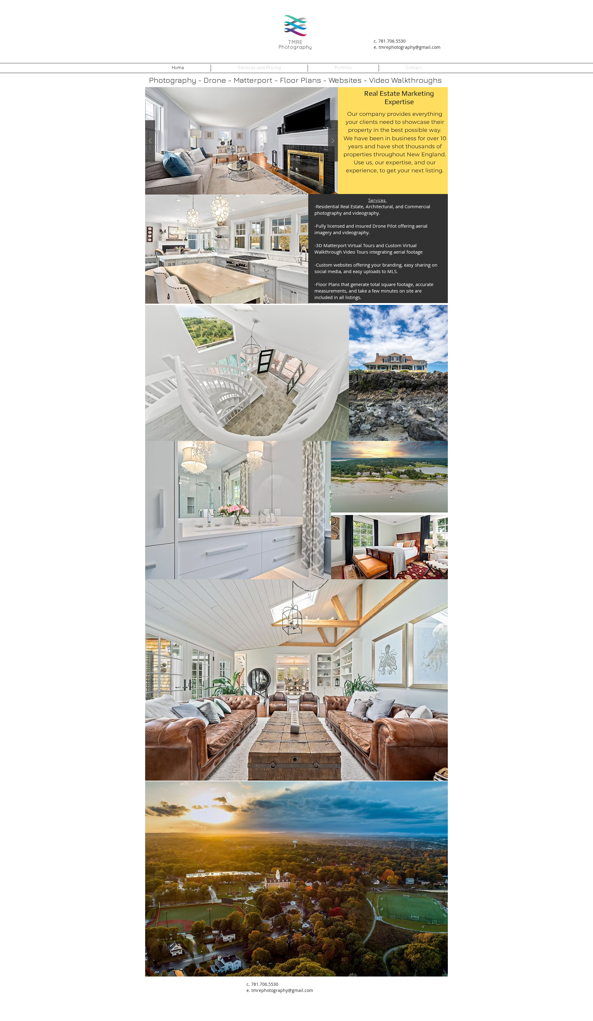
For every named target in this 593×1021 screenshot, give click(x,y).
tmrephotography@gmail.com (409, 47)
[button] (241, 141)
